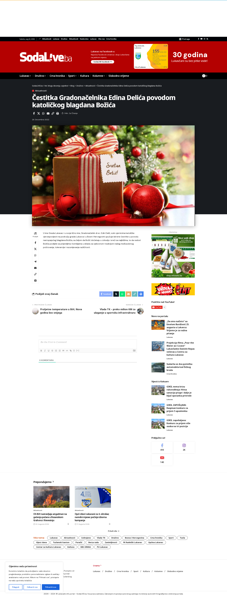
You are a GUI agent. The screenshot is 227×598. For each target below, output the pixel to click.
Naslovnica (84, 39)
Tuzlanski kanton (61, 542)
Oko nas (101, 39)
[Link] (71, 350)
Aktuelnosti (46, 39)
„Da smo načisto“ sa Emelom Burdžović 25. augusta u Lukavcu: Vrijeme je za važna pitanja (178, 327)
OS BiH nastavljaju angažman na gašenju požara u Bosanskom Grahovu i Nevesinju (50, 517)
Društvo (64, 39)
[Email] (48, 113)
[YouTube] (201, 38)
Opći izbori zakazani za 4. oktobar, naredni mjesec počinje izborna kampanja (92, 517)
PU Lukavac (102, 547)
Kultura (70, 547)
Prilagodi (15, 587)
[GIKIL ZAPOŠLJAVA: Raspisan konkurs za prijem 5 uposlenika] (158, 408)
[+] (77, 350)
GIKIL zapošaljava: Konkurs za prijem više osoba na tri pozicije (178, 423)
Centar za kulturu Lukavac (48, 547)
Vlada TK (101, 538)
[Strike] (52, 350)
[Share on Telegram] (35, 261)
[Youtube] (162, 459)
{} (74, 350)
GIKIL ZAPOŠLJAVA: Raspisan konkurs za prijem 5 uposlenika (177, 408)
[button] (184, 39)
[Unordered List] (59, 350)
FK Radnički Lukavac (132, 542)
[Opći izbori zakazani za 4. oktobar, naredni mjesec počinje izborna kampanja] (93, 497)
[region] (34, 577)
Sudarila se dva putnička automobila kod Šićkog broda (179, 367)
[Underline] (48, 350)
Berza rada (93, 542)
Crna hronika (111, 39)
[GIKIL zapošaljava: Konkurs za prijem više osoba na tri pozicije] (158, 424)
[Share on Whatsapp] (43, 113)
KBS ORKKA (86, 547)
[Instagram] (204, 38)
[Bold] (41, 350)
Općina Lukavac (155, 542)
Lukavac (56, 39)
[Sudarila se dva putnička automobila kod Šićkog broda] (158, 367)
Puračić (79, 542)
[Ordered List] (56, 350)
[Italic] (45, 350)
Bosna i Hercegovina (134, 538)
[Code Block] (67, 350)
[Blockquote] (63, 350)
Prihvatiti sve (50, 587)
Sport (171, 538)
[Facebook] (198, 38)
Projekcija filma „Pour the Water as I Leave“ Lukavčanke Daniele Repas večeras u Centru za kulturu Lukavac (181, 348)
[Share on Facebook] (34, 113)
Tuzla (182, 538)
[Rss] (207, 38)
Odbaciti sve (32, 587)
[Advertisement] (79, 18)
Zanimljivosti (111, 542)
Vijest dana (41, 542)
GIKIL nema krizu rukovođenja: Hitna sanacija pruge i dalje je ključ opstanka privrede (179, 391)
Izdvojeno (86, 538)
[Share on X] (38, 113)
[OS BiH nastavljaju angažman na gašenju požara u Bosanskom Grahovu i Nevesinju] (51, 497)
